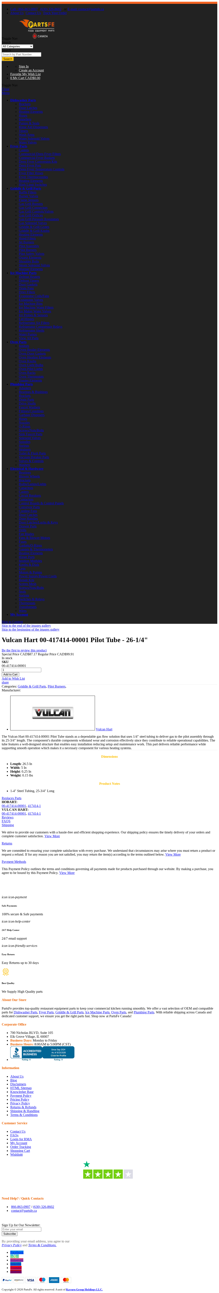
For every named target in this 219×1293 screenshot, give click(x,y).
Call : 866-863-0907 (24, 9)
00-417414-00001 (14, 806)
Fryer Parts (18, 146)
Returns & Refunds (23, 1107)
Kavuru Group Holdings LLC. (84, 1289)
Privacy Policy (20, 1103)
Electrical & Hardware (26, 468)
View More (52, 836)
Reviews (7, 817)
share (5, 682)
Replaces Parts (11, 798)
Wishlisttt (16, 1154)
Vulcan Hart (104, 729)
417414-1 (34, 806)
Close (5, 89)
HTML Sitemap (21, 1088)
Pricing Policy (19, 1099)
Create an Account (31, 70)
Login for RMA (21, 1139)
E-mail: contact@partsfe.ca (86, 9)
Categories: (10, 686)
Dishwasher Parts (23, 100)
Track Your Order (55, 13)
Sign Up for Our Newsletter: (21, 1225)
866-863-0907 (20, 1207)
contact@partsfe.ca (24, 1210)
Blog (13, 1080)
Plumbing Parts (21, 384)
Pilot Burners (56, 686)
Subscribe (9, 1233)
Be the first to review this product (24, 650)
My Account (19, 614)
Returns (7, 843)
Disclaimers (18, 1084)
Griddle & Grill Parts (25, 188)
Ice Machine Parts (23, 273)
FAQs (14, 1135)
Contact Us (33, 13)
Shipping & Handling (24, 1111)
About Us (17, 13)
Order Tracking (20, 1147)
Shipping (8, 825)
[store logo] (37, 38)
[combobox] (21, 54)
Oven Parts (18, 342)
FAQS (6, 821)
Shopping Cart (20, 1150)
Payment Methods (14, 861)
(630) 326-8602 (50, 9)
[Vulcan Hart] (52, 729)
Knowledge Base (22, 1092)
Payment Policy (20, 1095)
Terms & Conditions (24, 1115)
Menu (6, 93)
